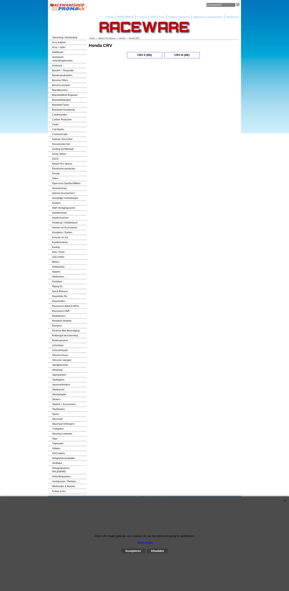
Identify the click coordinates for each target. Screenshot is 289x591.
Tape (54, 438)
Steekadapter (59, 394)
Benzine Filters (60, 80)
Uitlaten (56, 448)
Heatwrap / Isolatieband (64, 222)
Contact (142, 16)
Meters (55, 262)
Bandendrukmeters (62, 75)
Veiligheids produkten (63, 458)
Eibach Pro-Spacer (62, 163)
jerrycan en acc (60, 237)
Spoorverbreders (61, 384)
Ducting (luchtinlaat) (63, 149)
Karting (56, 247)
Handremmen (59, 212)
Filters (55, 178)
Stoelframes (58, 409)
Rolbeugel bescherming (65, 335)
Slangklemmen (60, 365)
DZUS (55, 158)
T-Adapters (58, 428)
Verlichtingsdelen (61, 476)
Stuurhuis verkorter (62, 433)
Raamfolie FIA (59, 296)
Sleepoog (57, 370)
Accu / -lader (58, 47)
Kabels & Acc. (59, 491)
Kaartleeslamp (60, 242)
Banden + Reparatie (63, 70)
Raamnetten (58, 301)
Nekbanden (58, 266)
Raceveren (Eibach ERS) (65, 306)
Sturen (55, 414)
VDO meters (58, 453)
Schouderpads (60, 350)
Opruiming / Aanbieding (64, 37)
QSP (153, 16)
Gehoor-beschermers (63, 193)
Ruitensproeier (60, 340)
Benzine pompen (61, 85)
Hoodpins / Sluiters (62, 232)
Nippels (56, 271)
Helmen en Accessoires (64, 227)
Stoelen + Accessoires (64, 404)
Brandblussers (60, 90)
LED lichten (58, 257)
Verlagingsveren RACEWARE (61, 470)
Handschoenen (60, 217)
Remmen (57, 325)
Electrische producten (63, 168)
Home (110, 16)
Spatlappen (58, 379)
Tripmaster (58, 443)
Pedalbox (57, 281)
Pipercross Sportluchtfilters (66, 183)
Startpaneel (58, 389)
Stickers (56, 399)
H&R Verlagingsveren (63, 208)
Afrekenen (232, 16)
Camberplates (59, 114)
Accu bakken (59, 42)
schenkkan (58, 345)
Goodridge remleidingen (65, 198)
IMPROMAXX (125, 16)
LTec (162, 16)
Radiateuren (58, 316)
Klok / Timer (58, 252)
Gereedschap (59, 188)
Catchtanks (58, 129)
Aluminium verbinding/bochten (62, 59)
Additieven (58, 52)
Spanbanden (59, 374)
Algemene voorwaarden (208, 16)
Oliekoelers (58, 276)
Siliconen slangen (61, 360)
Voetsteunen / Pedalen (64, 481)
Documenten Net (61, 144)
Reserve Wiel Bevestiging (66, 330)
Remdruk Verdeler (62, 320)
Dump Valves (59, 154)
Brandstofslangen (61, 100)
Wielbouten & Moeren (63, 486)
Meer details (145, 542)
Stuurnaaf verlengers (63, 424)
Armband (57, 65)
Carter (55, 124)
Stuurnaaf (57, 419)
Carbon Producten (62, 119)
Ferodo (56, 173)
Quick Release (60, 291)
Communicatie (60, 134)
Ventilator (57, 463)
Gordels (56, 203)
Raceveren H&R (61, 311)
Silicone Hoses (60, 355)
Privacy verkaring (179, 16)
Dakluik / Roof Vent (62, 139)
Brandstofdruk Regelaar (65, 95)
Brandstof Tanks (60, 104)
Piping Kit (57, 286)
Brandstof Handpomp (63, 109)
